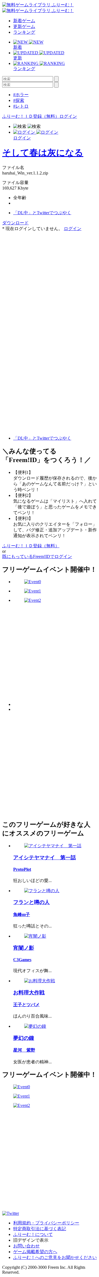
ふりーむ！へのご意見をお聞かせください (55, 1257)
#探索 (18, 100)
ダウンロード (15, 223)
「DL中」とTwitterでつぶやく (42, 212)
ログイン (68, 116)
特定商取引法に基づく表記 (39, 1228)
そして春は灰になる (42, 153)
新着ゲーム (24, 20)
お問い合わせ (26, 1246)
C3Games (22, 959)
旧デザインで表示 (30, 1240)
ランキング (24, 32)
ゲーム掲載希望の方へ (35, 1251)
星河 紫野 (24, 1050)
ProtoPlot (22, 869)
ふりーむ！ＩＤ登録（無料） (30, 116)
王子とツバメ (26, 1004)
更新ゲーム (24, 26)
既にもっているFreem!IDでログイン (37, 556)
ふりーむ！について (33, 1234)
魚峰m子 (21, 914)
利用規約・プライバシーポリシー (46, 1223)
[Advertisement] (49, 281)
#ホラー (21, 94)
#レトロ (21, 106)
